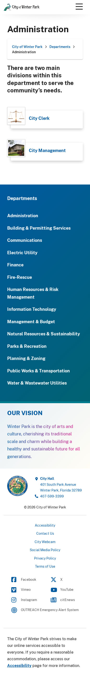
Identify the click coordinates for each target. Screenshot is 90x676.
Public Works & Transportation (38, 370)
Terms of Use (45, 566)
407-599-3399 (52, 496)
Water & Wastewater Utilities (37, 383)
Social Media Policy (45, 550)
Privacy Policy (45, 558)
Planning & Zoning (26, 358)
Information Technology (31, 309)
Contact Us (45, 533)
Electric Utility (22, 252)
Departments (22, 198)
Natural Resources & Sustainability (43, 333)
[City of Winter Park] (17, 485)
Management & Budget (31, 321)
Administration (22, 215)
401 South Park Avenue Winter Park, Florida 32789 (61, 484)
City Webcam (45, 542)
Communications (24, 240)
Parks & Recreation (27, 346)
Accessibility (45, 525)
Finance (15, 264)
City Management (47, 150)
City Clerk (39, 118)
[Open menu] (79, 7)
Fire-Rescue (19, 277)
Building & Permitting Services (39, 228)
